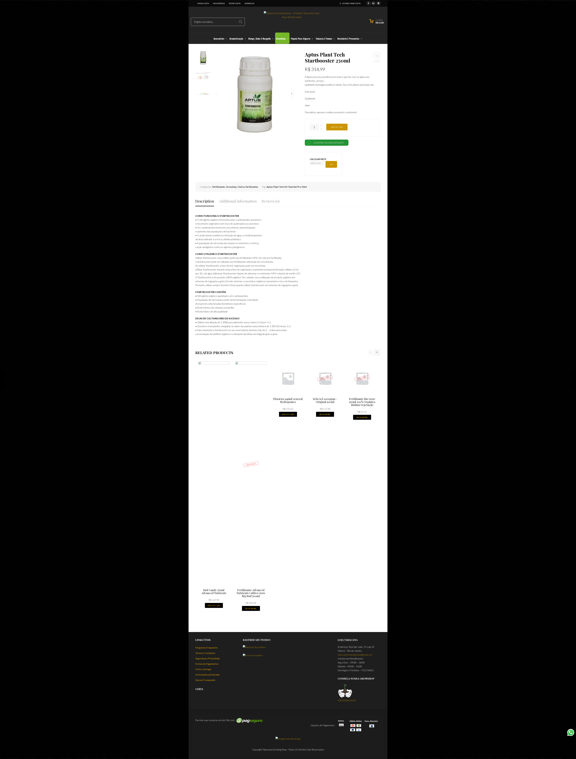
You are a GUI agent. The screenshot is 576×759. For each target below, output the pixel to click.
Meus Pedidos (219, 3)
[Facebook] (368, 2)
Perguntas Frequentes (206, 647)
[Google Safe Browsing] (288, 738)
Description (204, 201)
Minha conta (203, 3)
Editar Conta (234, 3)
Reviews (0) (270, 201)
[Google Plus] (373, 2)
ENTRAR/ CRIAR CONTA (351, 3)
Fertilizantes (218, 186)
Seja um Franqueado (205, 680)
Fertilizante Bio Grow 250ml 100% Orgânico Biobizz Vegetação (362, 402)
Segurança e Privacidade (207, 658)
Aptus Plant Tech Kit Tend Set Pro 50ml (287, 186)
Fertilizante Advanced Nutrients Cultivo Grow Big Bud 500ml (251, 593)
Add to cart (337, 127)
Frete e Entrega (203, 669)
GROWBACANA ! (347, 700)
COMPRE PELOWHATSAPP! (328, 142)
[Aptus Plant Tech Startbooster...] (2, 380)
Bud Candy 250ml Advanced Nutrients (213, 591)
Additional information (238, 201)
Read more (250, 608)
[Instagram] (378, 2)
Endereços (249, 3)
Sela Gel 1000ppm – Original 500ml (325, 400)
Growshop (231, 186)
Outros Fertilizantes (248, 186)
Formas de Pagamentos (207, 663)
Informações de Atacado (207, 674)
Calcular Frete (318, 159)
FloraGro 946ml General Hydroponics (288, 400)
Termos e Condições (205, 653)
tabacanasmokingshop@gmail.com (355, 654)
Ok (331, 164)
